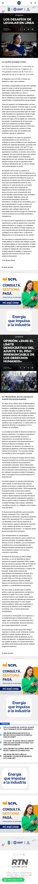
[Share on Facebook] (20, 29)
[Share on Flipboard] (28, 29)
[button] (13, 880)
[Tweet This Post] (24, 29)
